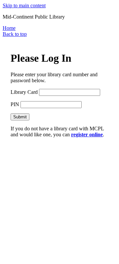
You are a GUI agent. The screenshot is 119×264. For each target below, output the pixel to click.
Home (9, 28)
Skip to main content (24, 5)
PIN (15, 104)
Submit (20, 116)
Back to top (15, 34)
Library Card (24, 92)
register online (87, 134)
